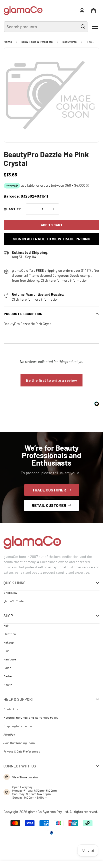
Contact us (11, 709)
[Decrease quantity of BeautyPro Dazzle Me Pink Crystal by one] (32, 209)
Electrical (10, 634)
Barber (8, 676)
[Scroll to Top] (92, 834)
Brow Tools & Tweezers (37, 41)
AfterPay (9, 734)
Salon (7, 667)
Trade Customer (49, 489)
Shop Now (10, 592)
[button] (93, 10)
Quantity (12, 209)
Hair (6, 625)
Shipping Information (18, 726)
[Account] (82, 10)
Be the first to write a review (51, 380)
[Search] (83, 26)
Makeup (9, 642)
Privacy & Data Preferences (22, 751)
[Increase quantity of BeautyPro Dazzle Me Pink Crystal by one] (53, 209)
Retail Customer (49, 505)
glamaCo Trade (14, 601)
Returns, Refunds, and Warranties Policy (31, 717)
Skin (7, 650)
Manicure (10, 659)
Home (8, 41)
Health (8, 684)
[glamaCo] (23, 11)
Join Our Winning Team (19, 743)
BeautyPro (69, 41)
